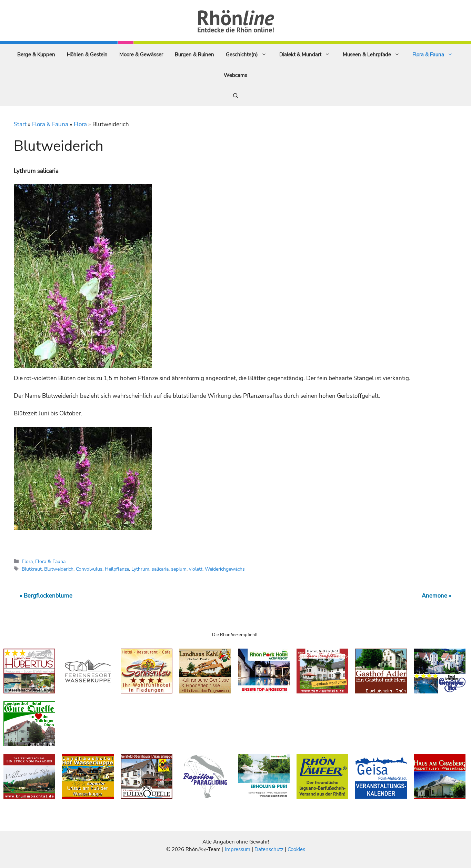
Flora (80, 124)
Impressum (238, 849)
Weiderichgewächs (225, 568)
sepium (179, 568)
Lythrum (140, 568)
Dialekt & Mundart (300, 54)
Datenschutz (268, 849)
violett (195, 568)
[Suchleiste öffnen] (235, 96)
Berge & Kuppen (36, 54)
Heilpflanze (117, 568)
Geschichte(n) (242, 54)
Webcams (235, 75)
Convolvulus (89, 568)
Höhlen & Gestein (87, 54)
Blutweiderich (58, 568)
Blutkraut (32, 568)
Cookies (296, 849)
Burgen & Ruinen (194, 54)
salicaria (160, 568)
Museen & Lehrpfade (367, 54)
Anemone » (436, 596)
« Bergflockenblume (46, 596)
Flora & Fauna (428, 54)
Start (20, 124)
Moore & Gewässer (141, 54)
